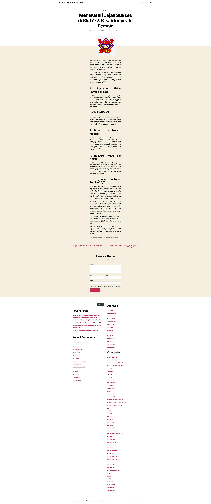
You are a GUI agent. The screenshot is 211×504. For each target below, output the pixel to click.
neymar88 (110, 385)
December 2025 (111, 313)
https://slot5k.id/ (77, 364)
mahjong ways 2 (111, 382)
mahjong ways (111, 379)
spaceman (110, 481)
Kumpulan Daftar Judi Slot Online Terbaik (71, 2)
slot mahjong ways (112, 456)
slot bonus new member (113, 430)
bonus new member (112, 357)
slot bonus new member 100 (115, 433)
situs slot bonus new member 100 (116, 402)
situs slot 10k (110, 394)
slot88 (109, 476)
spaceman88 (118, 237)
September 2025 (111, 321)
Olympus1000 (111, 388)
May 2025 (110, 333)
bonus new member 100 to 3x (115, 362)
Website (91, 280)
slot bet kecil (110, 422)
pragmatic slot (76, 377)
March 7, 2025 (101, 30)
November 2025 (111, 316)
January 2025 (111, 344)
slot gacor (105, 69)
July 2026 (110, 310)
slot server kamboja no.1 (114, 470)
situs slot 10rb (111, 396)
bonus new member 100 (79, 361)
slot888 (109, 479)
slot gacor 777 (108, 237)
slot (108, 408)
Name (91, 275)
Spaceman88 (110, 487)
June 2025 (110, 330)
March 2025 (110, 338)
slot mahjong (76, 358)
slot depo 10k (111, 436)
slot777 (105, 10)
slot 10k (109, 411)
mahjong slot (110, 377)
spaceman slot (111, 484)
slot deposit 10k (111, 442)
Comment (92, 264)
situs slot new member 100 (114, 405)
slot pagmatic (76, 355)
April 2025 (110, 336)
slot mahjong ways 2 (112, 459)
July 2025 (110, 327)
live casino (110, 371)
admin (94, 30)
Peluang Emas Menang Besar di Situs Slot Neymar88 (87, 323)
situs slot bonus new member (115, 399)
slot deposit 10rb (111, 445)
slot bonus (110, 425)
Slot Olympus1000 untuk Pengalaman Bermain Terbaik (87, 320)
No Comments (110, 30)
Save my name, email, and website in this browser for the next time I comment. (105, 286)
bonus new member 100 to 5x (115, 365)
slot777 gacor (76, 352)
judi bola (109, 368)
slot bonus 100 (111, 428)
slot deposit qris (77, 380)
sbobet (109, 391)
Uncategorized (111, 490)
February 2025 (111, 341)
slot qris (109, 462)
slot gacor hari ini (112, 450)
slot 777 (99, 237)
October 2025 (111, 319)
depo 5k (75, 346)
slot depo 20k (111, 439)
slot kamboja (110, 453)
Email (107, 275)
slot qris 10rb (110, 467)
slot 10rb (109, 413)
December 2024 (111, 347)
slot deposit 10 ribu (78, 349)
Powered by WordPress (102, 500)
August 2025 (110, 324)
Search (74, 302)
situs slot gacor (94, 237)
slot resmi (75, 371)
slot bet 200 (110, 419)
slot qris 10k (110, 464)
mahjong (109, 374)
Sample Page (143, 2)
